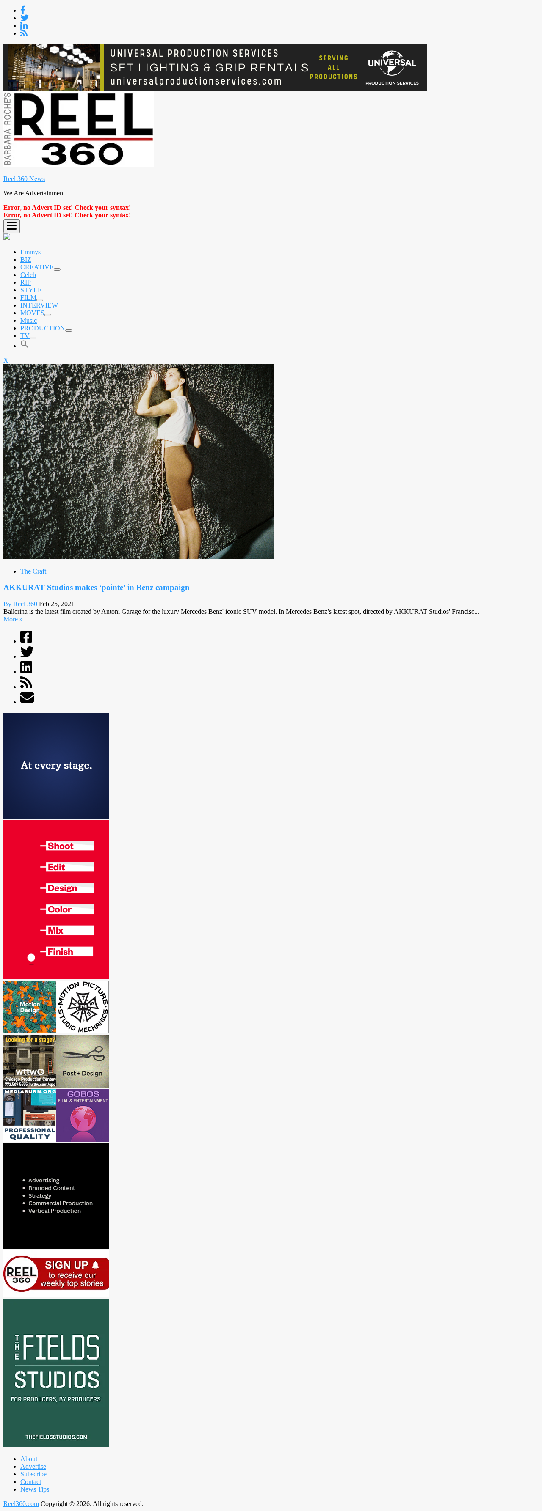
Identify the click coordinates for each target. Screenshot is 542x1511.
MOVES (32, 312)
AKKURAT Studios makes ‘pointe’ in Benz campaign (96, 587)
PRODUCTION (42, 328)
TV (25, 335)
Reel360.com (21, 1503)
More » (13, 619)
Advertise (33, 1466)
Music (28, 320)
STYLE (31, 290)
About (28, 1458)
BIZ (25, 259)
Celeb (28, 274)
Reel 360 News (24, 178)
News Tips (34, 1489)
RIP (25, 282)
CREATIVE (37, 267)
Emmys (30, 251)
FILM (28, 297)
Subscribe (33, 1474)
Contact (30, 1481)
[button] (24, 345)
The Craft (33, 571)
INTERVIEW (39, 305)
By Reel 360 (20, 603)
